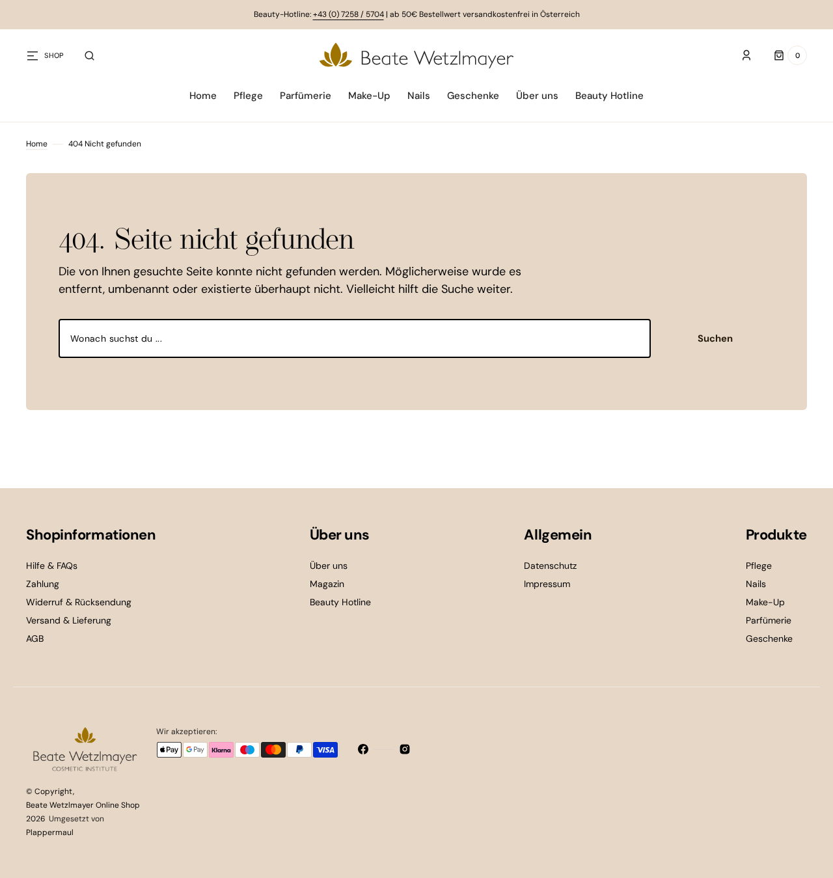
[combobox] (355, 338)
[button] (89, 55)
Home (37, 144)
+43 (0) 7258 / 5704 (348, 14)
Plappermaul (50, 832)
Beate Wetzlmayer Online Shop (83, 805)
